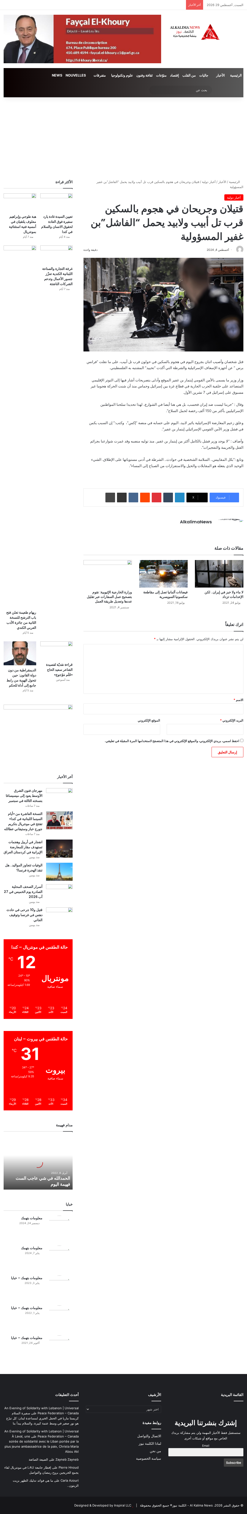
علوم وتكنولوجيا (122, 75)
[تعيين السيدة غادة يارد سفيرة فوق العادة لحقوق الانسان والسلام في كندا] (56, 202)
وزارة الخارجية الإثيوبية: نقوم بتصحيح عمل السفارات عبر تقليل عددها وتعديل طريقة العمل (109, 597)
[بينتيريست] (156, 497)
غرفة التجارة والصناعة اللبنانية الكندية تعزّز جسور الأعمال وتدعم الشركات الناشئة (57, 276)
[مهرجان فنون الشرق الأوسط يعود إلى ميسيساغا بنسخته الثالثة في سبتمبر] (59, 797)
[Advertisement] (123, 138)
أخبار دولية (209, 182)
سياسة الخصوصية (148, 1458)
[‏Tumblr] (168, 497)
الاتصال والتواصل (149, 1436)
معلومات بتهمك (31, 1218)
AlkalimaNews (196, 522)
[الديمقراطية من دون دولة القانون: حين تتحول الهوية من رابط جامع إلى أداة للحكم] (20, 653)
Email (205, 1445)
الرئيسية (236, 75)
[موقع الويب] (209, 530)
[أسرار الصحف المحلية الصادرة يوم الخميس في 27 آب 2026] (59, 893)
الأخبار (220, 75)
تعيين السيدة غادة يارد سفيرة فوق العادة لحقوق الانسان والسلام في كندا (57, 224)
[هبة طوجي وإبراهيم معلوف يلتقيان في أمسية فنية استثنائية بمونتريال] (20, 202)
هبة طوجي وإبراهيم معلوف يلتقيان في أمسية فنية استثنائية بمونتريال (22, 224)
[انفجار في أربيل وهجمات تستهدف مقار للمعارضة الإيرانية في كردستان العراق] (59, 849)
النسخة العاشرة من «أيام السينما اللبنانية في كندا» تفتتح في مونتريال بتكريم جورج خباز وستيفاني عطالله (23, 821)
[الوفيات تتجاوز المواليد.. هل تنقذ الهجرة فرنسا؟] (59, 872)
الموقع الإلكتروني (149, 720)
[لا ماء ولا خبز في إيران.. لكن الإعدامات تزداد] (219, 573)
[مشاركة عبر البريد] (122, 497)
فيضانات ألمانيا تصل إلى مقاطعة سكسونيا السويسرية (165, 594)
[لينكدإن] (180, 497)
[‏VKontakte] (133, 497)
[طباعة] (110, 497)
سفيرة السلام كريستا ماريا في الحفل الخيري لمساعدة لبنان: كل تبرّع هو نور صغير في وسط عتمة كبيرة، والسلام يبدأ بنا (42, 1418)
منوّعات (161, 75)
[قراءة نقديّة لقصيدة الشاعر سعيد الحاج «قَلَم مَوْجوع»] (56, 650)
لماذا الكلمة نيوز (150, 1443)
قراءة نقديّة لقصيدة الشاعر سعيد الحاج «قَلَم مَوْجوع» (59, 669)
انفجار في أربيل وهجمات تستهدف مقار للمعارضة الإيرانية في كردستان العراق (23, 847)
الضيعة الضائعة (38, 1459)
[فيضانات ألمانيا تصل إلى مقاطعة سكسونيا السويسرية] (163, 573)
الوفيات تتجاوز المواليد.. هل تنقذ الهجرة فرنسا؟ (23, 868)
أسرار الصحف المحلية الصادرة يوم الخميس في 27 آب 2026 (23, 891)
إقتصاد (174, 75)
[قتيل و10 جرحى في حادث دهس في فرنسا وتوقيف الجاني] (59, 916)
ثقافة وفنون (144, 75)
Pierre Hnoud (69, 1467)
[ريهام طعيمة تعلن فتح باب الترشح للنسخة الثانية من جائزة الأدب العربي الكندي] (20, 426)
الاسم (238, 700)
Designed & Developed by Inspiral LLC (102, 1505)
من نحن (155, 1451)
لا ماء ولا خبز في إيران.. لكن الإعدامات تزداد (224, 594)
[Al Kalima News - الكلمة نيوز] (205, 31)
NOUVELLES (76, 75)
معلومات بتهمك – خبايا (26, 1278)
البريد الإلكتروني (231, 720)
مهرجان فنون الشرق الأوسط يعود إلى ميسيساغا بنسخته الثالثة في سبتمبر (24, 795)
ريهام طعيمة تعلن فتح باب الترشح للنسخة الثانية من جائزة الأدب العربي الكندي (21, 620)
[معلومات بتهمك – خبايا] (59, 1289)
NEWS (57, 75)
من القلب (189, 75)
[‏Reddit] (145, 497)
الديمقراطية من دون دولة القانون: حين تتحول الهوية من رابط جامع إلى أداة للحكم (21, 678)
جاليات (203, 75)
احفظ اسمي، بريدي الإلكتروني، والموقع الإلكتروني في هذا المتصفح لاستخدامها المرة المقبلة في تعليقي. (172, 741)
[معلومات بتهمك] (59, 1229)
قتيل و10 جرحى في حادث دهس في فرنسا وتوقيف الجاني (24, 914)
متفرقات (100, 75)
